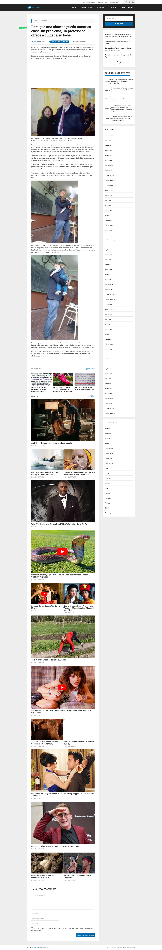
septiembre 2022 (110, 369)
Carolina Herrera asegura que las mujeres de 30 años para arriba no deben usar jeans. (122, 118)
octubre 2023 (109, 304)
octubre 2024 (109, 245)
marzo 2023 (108, 339)
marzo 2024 (108, 279)
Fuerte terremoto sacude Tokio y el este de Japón (118, 56)
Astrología (108, 438)
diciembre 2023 (109, 294)
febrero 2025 (109, 225)
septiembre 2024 (110, 250)
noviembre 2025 (110, 180)
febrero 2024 (109, 284)
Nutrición (108, 498)
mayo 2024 (108, 269)
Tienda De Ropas (102, 2)
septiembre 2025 (110, 190)
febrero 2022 (109, 398)
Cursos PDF (108, 458)
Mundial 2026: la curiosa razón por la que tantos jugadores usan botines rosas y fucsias (63, 389)
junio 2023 (108, 324)
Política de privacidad (89, 2)
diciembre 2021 (109, 408)
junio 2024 (108, 264)
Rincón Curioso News (33, 947)
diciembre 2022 (109, 354)
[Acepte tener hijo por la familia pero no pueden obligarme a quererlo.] (41, 379)
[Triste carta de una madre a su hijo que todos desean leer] (85, 379)
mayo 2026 (108, 150)
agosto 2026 (108, 136)
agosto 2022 (108, 374)
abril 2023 (108, 334)
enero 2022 (108, 403)
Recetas (107, 503)
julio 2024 (108, 260)
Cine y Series (86, 8)
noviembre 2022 (110, 359)
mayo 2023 (108, 329)
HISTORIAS (108, 478)
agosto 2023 (108, 314)
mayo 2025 (108, 210)
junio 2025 (108, 205)
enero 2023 (108, 349)
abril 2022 (108, 388)
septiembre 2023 (110, 309)
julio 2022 (108, 378)
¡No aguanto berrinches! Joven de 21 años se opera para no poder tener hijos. (121, 90)
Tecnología (108, 513)
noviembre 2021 (110, 413)
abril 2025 (108, 215)
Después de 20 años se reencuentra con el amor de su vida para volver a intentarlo (121, 99)
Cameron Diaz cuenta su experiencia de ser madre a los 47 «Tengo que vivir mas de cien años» (121, 81)
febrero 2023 (109, 344)
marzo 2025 (108, 220)
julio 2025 (108, 200)
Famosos (112, 8)
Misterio (107, 483)
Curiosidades (56, 41)
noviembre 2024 (110, 240)
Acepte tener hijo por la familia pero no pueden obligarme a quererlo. (39, 389)
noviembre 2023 (110, 299)
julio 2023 (108, 319)
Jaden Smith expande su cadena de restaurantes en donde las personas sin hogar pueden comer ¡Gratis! (121, 108)
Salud (107, 508)
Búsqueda (119, 24)
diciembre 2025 (109, 175)
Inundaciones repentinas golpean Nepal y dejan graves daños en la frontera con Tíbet (118, 35)
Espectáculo (109, 463)
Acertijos (107, 428)
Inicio (74, 8)
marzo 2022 (108, 393)
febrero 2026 (109, 165)
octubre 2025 (109, 185)
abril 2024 (108, 274)
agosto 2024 (108, 255)
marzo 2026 (108, 160)
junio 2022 (108, 383)
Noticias (100, 8)
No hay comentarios (80, 41)
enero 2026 (108, 170)
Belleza (107, 443)
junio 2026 (108, 145)
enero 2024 (108, 289)
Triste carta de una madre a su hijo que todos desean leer (84, 388)
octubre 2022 (109, 364)
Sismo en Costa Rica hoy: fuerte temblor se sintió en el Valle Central (118, 49)
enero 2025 (108, 230)
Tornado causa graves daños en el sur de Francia (117, 42)
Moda (106, 488)
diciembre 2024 (109, 235)
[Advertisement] (63, 74)
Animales (108, 433)
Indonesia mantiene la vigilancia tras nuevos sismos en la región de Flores (118, 63)
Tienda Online (114, 2)
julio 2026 (108, 141)
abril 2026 (108, 155)
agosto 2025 (108, 195)
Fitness (107, 473)
